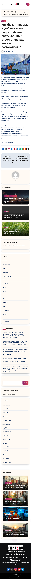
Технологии (13, 195)
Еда (4, 268)
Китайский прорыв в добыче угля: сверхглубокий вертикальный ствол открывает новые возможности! (15, 36)
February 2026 (7, 420)
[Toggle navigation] (2, 4)
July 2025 (5, 428)
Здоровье (5, 272)
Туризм (5, 314)
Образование (6, 295)
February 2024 (7, 462)
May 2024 (5, 450)
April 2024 (5, 454)
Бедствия (5, 260)
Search (5, 378)
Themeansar (21, 577)
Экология (5, 318)
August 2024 (6, 439)
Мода (4, 287)
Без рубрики (6, 264)
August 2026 (6, 405)
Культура (5, 283)
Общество (5, 299)
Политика (5, 302)
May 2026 (5, 412)
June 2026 (6, 409)
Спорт (4, 306)
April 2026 (5, 416)
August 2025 (6, 424)
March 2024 (6, 458)
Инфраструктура (7, 276)
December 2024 (7, 431)
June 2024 (6, 447)
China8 (8, 201)
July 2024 (5, 443)
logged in (12, 245)
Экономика (6, 321)
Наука (3, 21)
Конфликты (6, 280)
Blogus (14, 577)
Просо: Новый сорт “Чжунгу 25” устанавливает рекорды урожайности (14, 231)
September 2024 (7, 435)
